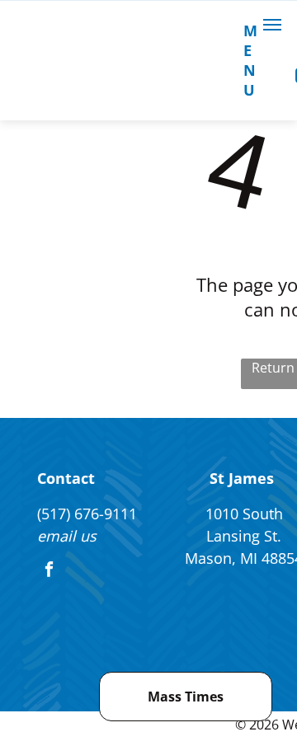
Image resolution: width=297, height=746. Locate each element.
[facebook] (49, 571)
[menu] (272, 24)
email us (67, 536)
